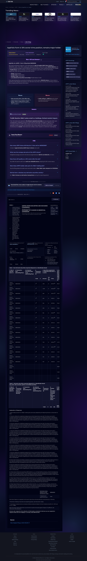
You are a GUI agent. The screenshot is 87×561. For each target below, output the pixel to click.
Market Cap (69, 153)
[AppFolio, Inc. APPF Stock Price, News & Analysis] (68, 49)
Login (57, 1)
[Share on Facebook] (56, 193)
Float (67, 157)
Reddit (72, 539)
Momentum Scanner (53, 543)
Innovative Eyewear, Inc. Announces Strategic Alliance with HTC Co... (49, 19)
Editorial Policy (15, 539)
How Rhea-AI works (34, 181)
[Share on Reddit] (53, 193)
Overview (9, 41)
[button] (41, 59)
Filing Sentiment (30, 52)
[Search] (80, 1)
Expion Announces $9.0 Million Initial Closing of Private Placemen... (62, 19)
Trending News (12, 11)
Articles (53, 536)
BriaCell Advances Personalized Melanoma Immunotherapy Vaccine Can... (36, 20)
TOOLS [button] (61, 4)
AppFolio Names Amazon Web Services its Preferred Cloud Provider (72, 96)
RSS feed (72, 536)
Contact (15, 537)
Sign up (62, 1)
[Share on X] (50, 193)
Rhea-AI (15, 543)
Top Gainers (53, 537)
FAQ (15, 541)
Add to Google (72, 541)
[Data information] (76, 151)
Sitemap (15, 544)
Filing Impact (12, 52)
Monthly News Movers (53, 541)
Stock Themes (53, 544)
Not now (57, 185)
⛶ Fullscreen (55, 199)
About (15, 536)
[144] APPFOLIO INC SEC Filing (72, 140)
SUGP (72, 16)
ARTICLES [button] (69, 4)
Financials (16, 41)
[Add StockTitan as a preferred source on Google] (59, 193)
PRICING (78, 4)
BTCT (7, 16)
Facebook (72, 537)
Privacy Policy (34, 539)
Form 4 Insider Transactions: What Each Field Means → (22, 189)
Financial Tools (53, 548)
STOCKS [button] (53, 4)
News (22, 41)
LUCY (46, 16)
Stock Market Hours (53, 550)
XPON (20, 16)
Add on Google (49, 185)
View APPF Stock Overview (73, 54)
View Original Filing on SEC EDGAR (19, 523)
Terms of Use (34, 536)
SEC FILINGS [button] (44, 4)
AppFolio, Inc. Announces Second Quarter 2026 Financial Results (72, 102)
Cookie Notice (34, 537)
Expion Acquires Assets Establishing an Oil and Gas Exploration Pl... (23, 19)
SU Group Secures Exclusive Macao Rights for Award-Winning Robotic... (75, 19)
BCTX (33, 16)
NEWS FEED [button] (34, 4)
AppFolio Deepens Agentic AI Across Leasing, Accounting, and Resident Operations (73, 115)
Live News (53, 546)
